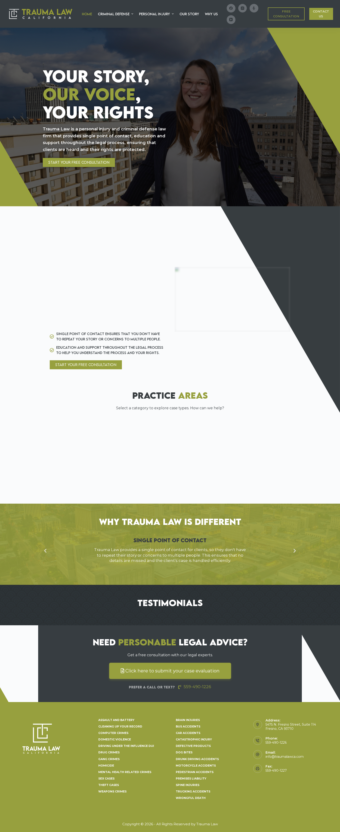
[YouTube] (231, 19)
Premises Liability (191, 778)
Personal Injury (154, 14)
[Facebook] (231, 8)
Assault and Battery (116, 720)
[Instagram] (242, 8)
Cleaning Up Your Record (120, 726)
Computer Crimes (113, 733)
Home (87, 14)
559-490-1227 (276, 770)
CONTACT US (321, 13)
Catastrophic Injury (194, 739)
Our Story (189, 14)
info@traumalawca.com (285, 757)
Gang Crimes (109, 759)
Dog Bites (184, 752)
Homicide (106, 765)
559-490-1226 (276, 742)
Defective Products (193, 746)
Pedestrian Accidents (194, 772)
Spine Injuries (187, 785)
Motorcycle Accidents (196, 765)
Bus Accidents (188, 726)
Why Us (211, 14)
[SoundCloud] (254, 8)
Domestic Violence (114, 739)
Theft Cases (108, 785)
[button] (79, 162)
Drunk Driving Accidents (197, 759)
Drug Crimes (109, 752)
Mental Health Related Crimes (124, 772)
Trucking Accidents (193, 791)
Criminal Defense (114, 14)
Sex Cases (106, 778)
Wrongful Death (191, 798)
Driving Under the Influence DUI (126, 746)
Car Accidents (188, 733)
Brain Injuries (188, 720)
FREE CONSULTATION (286, 13)
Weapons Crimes (112, 791)
